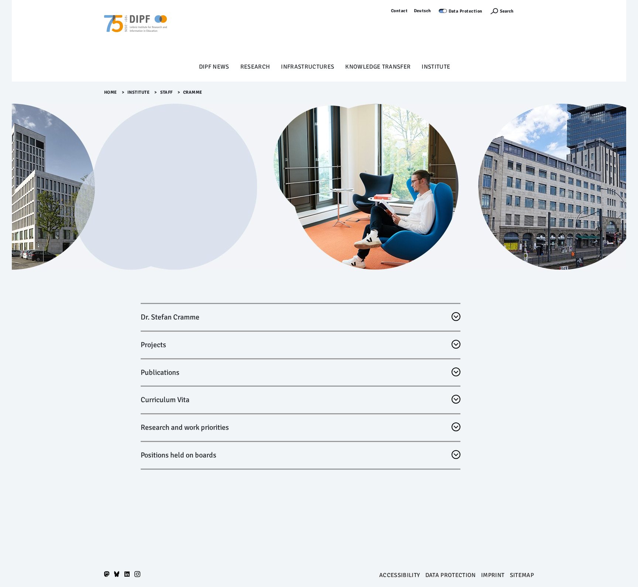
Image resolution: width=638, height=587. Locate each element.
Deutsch (423, 11)
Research (255, 66)
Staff (166, 92)
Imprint (492, 575)
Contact (399, 11)
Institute (436, 66)
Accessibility (399, 575)
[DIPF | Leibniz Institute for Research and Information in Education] (135, 33)
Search (507, 11)
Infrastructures (307, 66)
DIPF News (214, 66)
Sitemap (522, 575)
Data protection (450, 575)
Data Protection (466, 11)
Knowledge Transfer (378, 66)
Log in (527, 11)
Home (110, 92)
